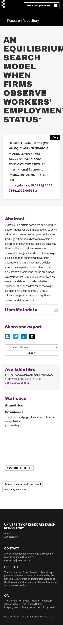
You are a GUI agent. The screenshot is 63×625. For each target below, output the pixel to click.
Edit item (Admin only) (15, 489)
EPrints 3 (21, 575)
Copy (54, 137)
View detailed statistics (19, 468)
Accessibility (11, 537)
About (7, 533)
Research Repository (23, 20)
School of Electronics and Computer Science (28, 579)
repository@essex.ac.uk (17, 560)
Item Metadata (21, 310)
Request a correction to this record (23, 484)
